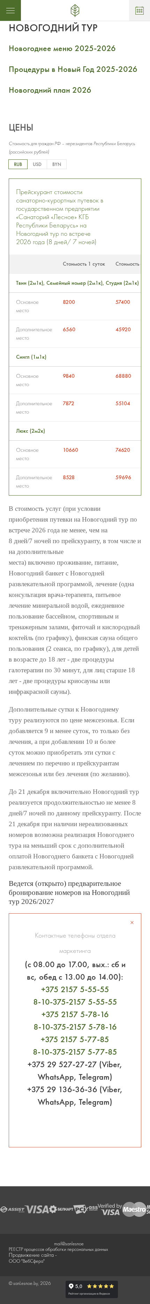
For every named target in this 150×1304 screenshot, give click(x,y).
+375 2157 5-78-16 (75, 1014)
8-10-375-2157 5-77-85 (75, 1051)
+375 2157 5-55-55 (75, 989)
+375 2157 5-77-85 (75, 1039)
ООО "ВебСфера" (27, 1261)
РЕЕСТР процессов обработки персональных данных (58, 1249)
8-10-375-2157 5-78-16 (75, 1026)
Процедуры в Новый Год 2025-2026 (73, 69)
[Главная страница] (75, 10)
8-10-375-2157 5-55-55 (75, 1001)
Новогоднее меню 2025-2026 (62, 48)
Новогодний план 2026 (50, 89)
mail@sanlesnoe (69, 1243)
